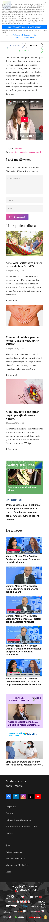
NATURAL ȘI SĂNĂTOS (20, 465)
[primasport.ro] (19, 901)
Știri (8, 845)
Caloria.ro (14, 500)
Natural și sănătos (14, 851)
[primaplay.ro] (38, 897)
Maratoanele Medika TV (17, 865)
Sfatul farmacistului (19, 699)
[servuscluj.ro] (35, 917)
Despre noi (11, 806)
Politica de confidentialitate (18, 819)
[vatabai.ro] (45, 917)
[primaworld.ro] (7, 917)
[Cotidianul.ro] (11, 906)
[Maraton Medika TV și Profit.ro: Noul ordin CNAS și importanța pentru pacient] (24, 575)
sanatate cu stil (35, 152)
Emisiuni (18, 148)
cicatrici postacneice (19, 152)
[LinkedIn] (16, 796)
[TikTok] (31, 796)
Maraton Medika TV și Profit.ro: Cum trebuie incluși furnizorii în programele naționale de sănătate (23, 681)
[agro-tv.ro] (19, 917)
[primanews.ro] (30, 897)
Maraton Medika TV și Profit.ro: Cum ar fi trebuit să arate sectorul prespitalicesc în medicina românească (23, 650)
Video (8, 871)
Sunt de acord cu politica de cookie (24, 27)
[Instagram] (23, 796)
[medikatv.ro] (34, 906)
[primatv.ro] (8, 897)
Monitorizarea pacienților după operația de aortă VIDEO (22, 415)
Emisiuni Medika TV (15, 858)
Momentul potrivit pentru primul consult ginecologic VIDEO (22, 340)
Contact (9, 813)
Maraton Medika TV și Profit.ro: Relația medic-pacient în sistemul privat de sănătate (23, 559)
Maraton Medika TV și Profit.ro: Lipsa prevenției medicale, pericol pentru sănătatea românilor (23, 619)
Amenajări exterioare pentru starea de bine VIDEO (24, 264)
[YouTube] (38, 796)
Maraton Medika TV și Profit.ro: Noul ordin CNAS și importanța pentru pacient (22, 589)
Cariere (9, 832)
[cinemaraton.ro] (42, 906)
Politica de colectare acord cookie (21, 826)
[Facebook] (8, 796)
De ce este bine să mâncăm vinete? (22, 489)
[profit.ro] (42, 902)
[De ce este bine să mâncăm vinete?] (24, 477)
